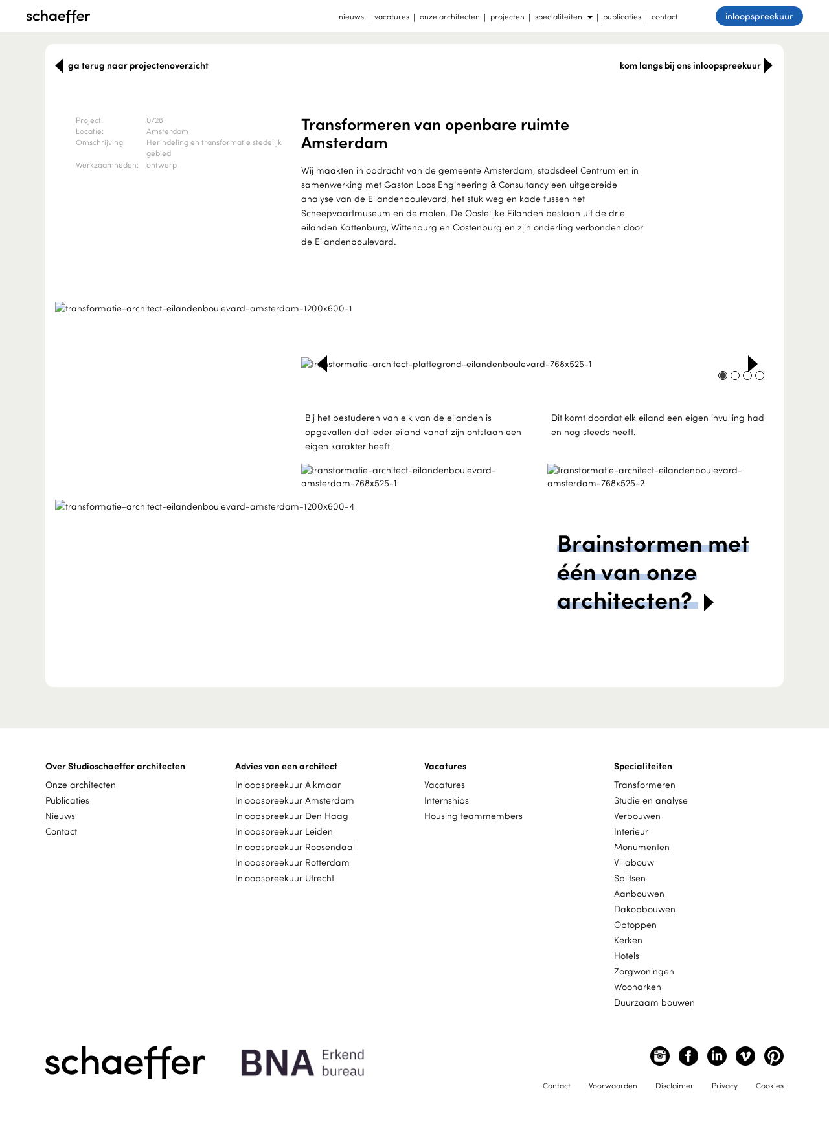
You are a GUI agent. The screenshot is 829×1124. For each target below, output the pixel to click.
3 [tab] (430, 293)
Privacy (725, 1085)
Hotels (626, 955)
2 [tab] (414, 293)
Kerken (628, 940)
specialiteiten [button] (558, 16)
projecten (507, 16)
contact (665, 16)
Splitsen (630, 877)
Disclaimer (674, 1085)
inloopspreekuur (759, 16)
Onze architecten (80, 784)
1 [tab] (398, 293)
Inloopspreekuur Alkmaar (288, 784)
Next (753, 363)
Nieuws (60, 815)
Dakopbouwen (645, 909)
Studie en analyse (651, 800)
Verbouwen (637, 815)
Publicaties (67, 800)
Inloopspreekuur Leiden (284, 831)
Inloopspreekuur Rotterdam (292, 862)
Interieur (631, 831)
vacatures (391, 16)
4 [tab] (760, 375)
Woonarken (637, 986)
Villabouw (634, 862)
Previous (322, 363)
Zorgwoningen (644, 971)
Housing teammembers (473, 815)
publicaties (622, 16)
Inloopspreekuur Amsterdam (294, 800)
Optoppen (635, 924)
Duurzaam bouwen (654, 1002)
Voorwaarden (613, 1085)
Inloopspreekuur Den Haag (291, 815)
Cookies (770, 1085)
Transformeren (645, 784)
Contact (61, 831)
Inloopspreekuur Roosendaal (295, 846)
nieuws (351, 16)
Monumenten (642, 846)
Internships (446, 800)
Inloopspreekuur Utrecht (284, 877)
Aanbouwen (639, 893)
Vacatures (444, 784)
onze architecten (450, 16)
